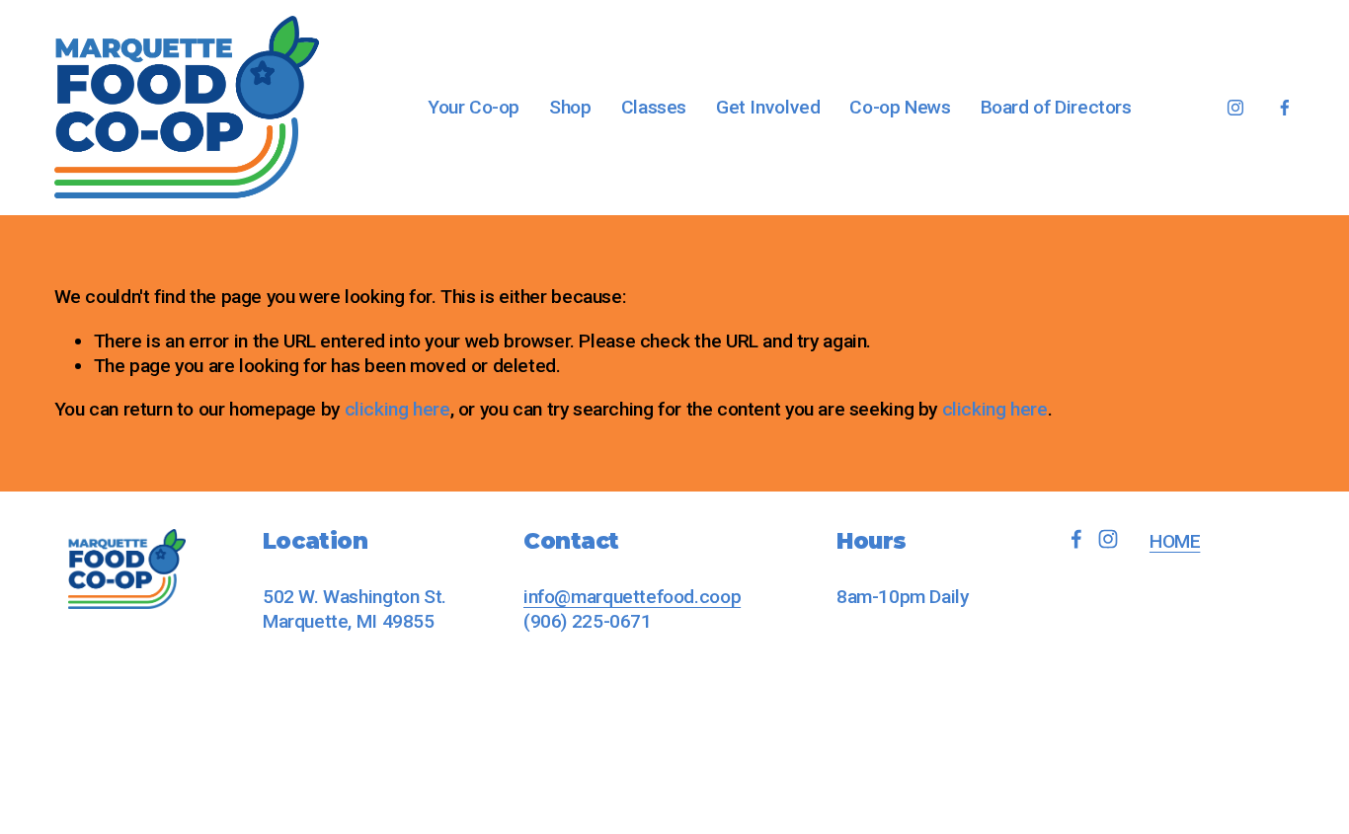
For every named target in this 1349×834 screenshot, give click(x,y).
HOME (1175, 541)
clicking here (397, 409)
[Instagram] (1235, 107)
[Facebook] (1285, 107)
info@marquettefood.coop (632, 596)
